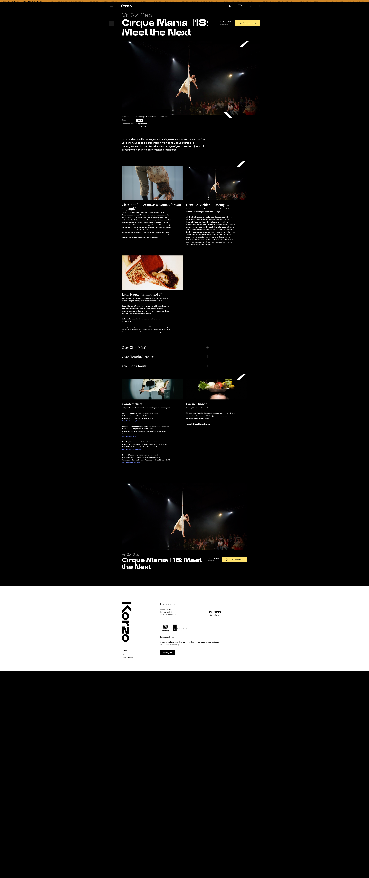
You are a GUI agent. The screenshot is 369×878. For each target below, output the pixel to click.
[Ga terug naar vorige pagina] (111, 23)
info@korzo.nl (215, 615)
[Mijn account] (250, 6)
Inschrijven (167, 653)
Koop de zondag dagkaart (131, 462)
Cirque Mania (141, 124)
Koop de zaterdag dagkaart (131, 449)
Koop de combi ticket (129, 436)
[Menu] (111, 6)
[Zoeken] (231, 6)
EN (242, 6)
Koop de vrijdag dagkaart (131, 421)
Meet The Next (142, 126)
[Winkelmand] (259, 6)
